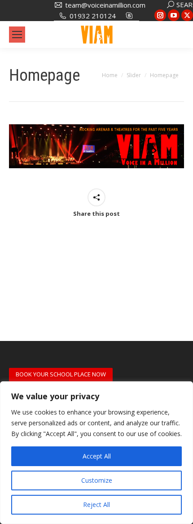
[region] (96, 452)
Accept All (97, 456)
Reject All (96, 504)
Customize (96, 480)
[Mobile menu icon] (17, 34)
